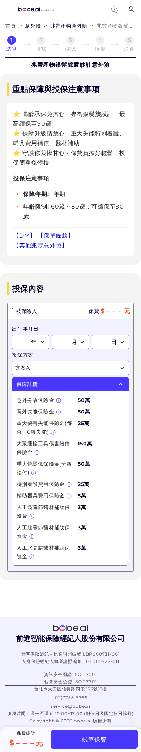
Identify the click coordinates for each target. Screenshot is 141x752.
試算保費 (94, 739)
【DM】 (24, 235)
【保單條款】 (56, 235)
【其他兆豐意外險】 (40, 245)
